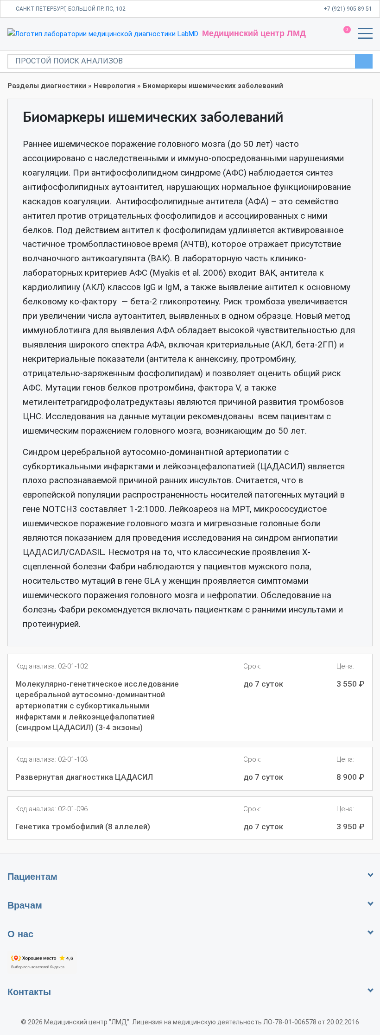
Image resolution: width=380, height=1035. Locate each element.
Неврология (114, 86)
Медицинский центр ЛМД (254, 33)
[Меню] (365, 35)
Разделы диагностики (46, 86)
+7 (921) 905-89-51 (347, 9)
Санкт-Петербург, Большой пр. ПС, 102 (71, 9)
